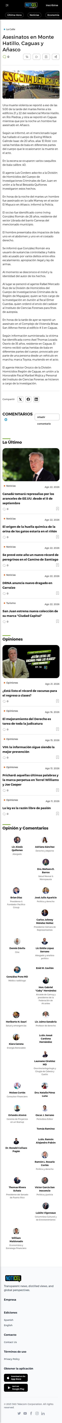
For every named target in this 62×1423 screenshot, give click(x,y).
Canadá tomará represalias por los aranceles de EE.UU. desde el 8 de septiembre (28, 498)
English (8, 1325)
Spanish (8, 1320)
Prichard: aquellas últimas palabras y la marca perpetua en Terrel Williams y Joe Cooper (30, 779)
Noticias (34, 15)
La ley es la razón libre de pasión (26, 808)
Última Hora (14, 15)
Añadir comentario (44, 418)
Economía (53, 15)
